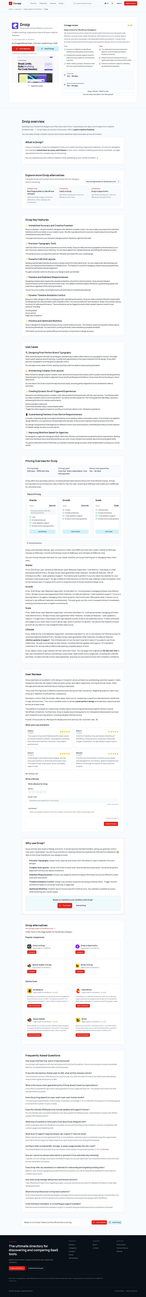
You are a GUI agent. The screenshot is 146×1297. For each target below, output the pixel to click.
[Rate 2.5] (36, 792)
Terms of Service (122, 1248)
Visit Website (24, 49)
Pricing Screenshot (35, 543)
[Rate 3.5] (40, 792)
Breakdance (38, 990)
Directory (33, 3)
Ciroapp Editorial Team (23, 43)
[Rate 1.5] (32, 792)
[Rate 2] (34, 792)
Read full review (37, 86)
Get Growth (75, 531)
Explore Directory (17, 1268)
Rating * (30, 788)
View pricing (81, 905)
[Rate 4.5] (44, 792)
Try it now (66, 905)
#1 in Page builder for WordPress (24, 39)
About (95, 1245)
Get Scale (108, 531)
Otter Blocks (87, 990)
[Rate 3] (38, 792)
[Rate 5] (46, 792)
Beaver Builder (39, 1019)
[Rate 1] (30, 792)
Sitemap (119, 1251)
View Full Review (34, 1006)
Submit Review (111, 824)
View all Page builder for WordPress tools (101, 181)
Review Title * (32, 797)
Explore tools (130, 3)
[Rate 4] (42, 792)
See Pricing (49, 49)
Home (11, 9)
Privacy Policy (121, 1245)
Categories (43, 3)
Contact (95, 1248)
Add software (73, 1258)
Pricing (61, 3)
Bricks (84, 1019)
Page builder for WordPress (33, 9)
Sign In (119, 3)
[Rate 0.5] (29, 792)
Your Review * (32, 808)
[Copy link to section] (119, 461)
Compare (53, 3)
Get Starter (42, 531)
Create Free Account (35, 1268)
